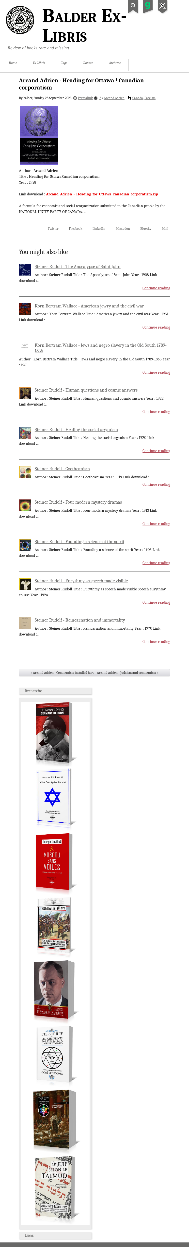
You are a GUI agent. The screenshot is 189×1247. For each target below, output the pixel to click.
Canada (137, 98)
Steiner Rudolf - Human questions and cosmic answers (86, 390)
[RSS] (133, 13)
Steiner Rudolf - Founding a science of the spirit (79, 541)
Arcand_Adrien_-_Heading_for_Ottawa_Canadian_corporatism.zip (102, 194)
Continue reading (156, 288)
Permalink (85, 98)
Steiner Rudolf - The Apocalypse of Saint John (78, 266)
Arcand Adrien (114, 98)
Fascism (150, 98)
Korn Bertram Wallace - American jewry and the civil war (89, 306)
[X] (162, 13)
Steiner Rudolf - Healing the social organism (76, 429)
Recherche (33, 691)
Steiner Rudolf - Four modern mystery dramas (78, 502)
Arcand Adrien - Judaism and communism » (127, 673)
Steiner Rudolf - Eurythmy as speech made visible (81, 581)
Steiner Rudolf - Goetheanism (62, 468)
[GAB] (147, 13)
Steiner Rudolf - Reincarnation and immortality (80, 620)
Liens (29, 1235)
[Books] (55, 1224)
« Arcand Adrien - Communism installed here (62, 673)
